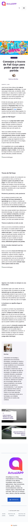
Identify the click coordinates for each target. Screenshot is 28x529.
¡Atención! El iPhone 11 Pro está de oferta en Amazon (19, 433)
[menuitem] (14, 525)
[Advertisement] (14, 26)
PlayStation (14, 57)
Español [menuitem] (15, 525)
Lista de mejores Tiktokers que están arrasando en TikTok (8, 417)
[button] (19, 8)
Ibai (15, 109)
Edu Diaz (16, 79)
